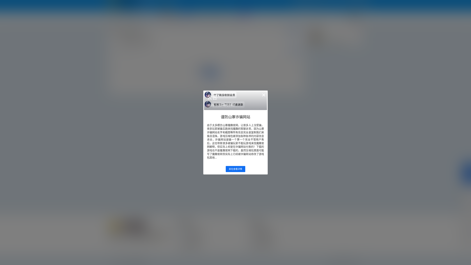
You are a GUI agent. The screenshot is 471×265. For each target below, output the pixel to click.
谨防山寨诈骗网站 (235, 117)
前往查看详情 (235, 169)
